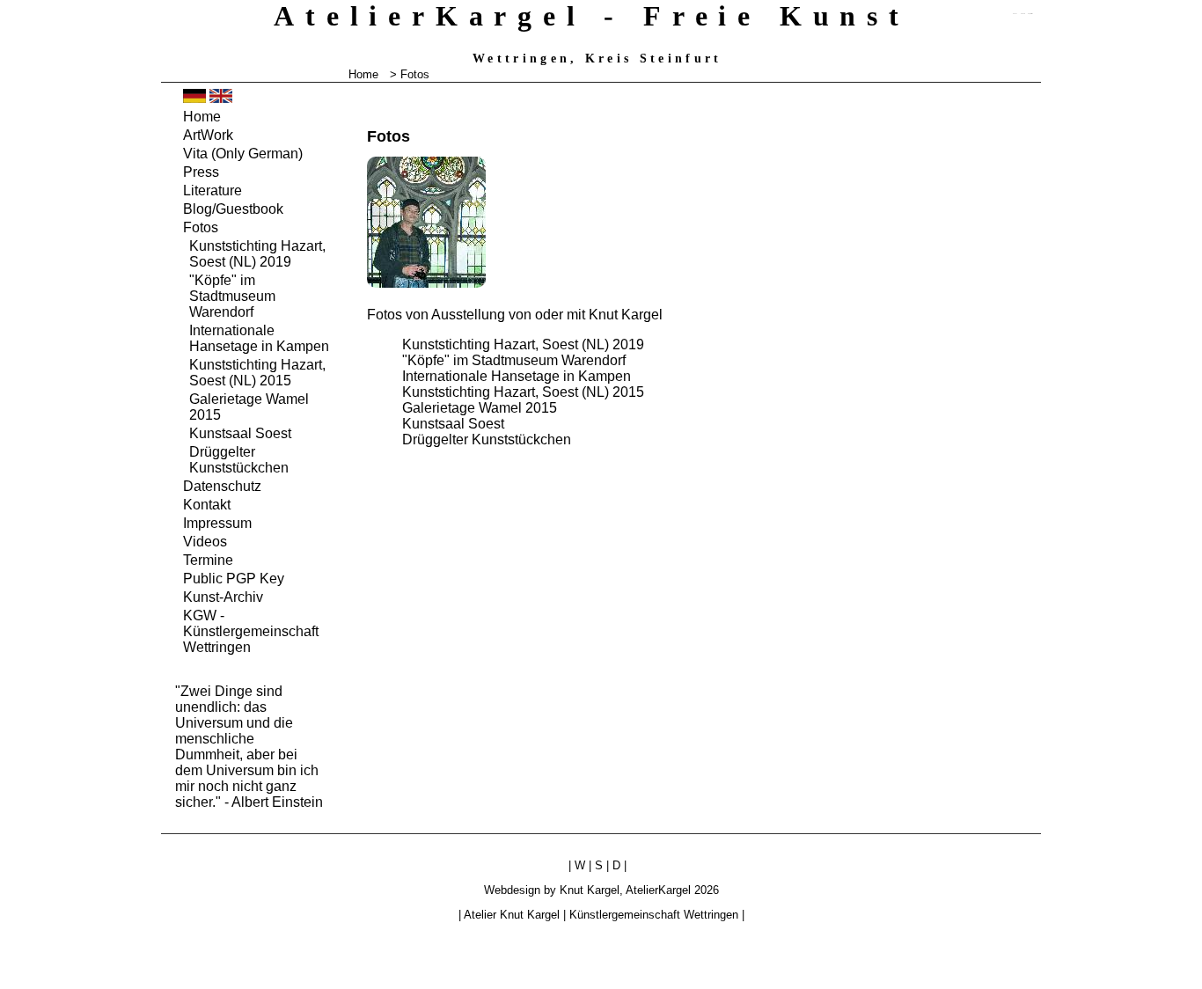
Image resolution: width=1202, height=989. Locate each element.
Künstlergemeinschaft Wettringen (653, 914)
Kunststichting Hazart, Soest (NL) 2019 (523, 344)
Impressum (217, 523)
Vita (243, 153)
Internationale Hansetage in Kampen (516, 376)
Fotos (200, 227)
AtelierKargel (658, 890)
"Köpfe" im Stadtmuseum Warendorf (514, 360)
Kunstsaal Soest (453, 423)
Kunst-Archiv (223, 597)
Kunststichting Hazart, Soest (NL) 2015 (523, 392)
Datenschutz (222, 486)
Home (363, 74)
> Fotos (409, 74)
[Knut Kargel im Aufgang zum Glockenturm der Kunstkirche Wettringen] (426, 282)
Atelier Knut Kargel (512, 914)
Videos (205, 541)
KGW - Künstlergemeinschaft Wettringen (251, 631)
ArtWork (208, 135)
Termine (208, 560)
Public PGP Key (233, 578)
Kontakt (207, 504)
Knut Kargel (589, 890)
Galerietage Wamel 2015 (479, 407)
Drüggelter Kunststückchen (486, 439)
